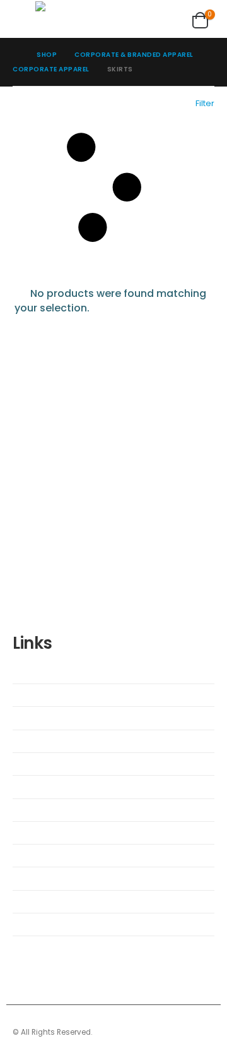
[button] (24, 18)
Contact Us (43, 741)
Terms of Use (47, 924)
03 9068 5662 (114, 512)
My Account (44, 764)
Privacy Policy (47, 901)
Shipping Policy (50, 833)
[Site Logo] (73, 18)
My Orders (41, 786)
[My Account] (167, 18)
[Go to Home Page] (16, 54)
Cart (30, 695)
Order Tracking (50, 810)
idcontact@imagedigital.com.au (98, 526)
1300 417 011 (75, 497)
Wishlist (37, 672)
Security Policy (49, 855)
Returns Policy (48, 878)
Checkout (40, 718)
